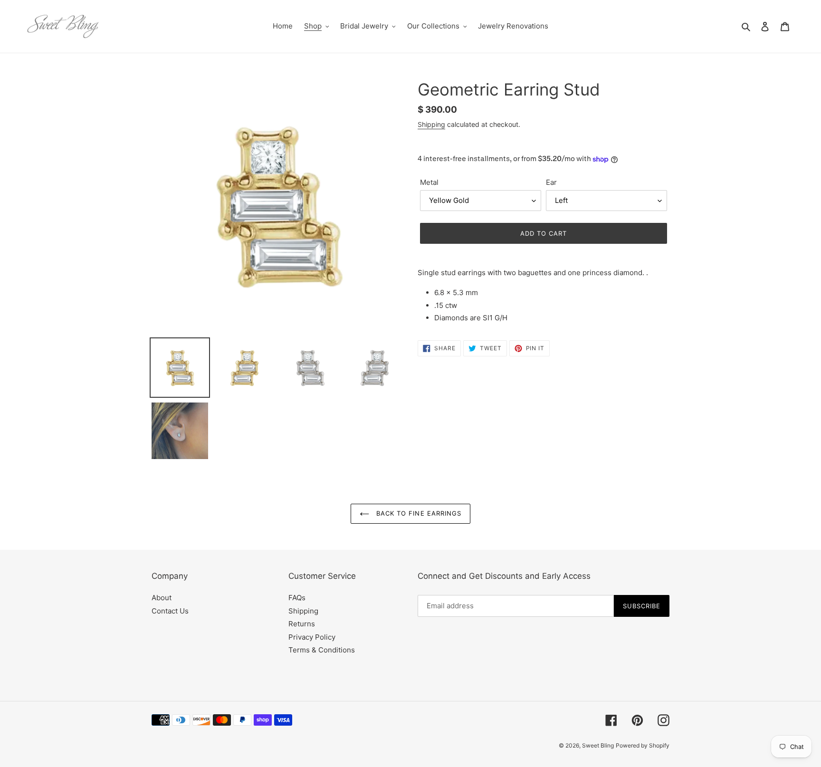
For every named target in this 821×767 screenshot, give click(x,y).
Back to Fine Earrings (417, 513)
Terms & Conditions (321, 649)
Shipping (431, 124)
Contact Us (170, 610)
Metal (429, 182)
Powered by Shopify (642, 745)
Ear (551, 182)
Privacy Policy (311, 637)
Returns (301, 623)
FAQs (296, 597)
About (162, 597)
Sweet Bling (598, 745)
